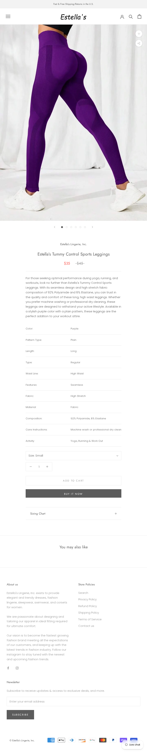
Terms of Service (90, 619)
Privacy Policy (87, 599)
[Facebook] (8, 667)
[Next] (92, 227)
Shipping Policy (88, 613)
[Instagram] (17, 667)
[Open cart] (139, 16)
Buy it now (73, 494)
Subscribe (20, 715)
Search (83, 593)
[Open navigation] (8, 16)
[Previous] (54, 227)
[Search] (131, 16)
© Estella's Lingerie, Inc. (22, 740)
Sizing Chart (37, 513)
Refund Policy (87, 606)
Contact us (86, 626)
